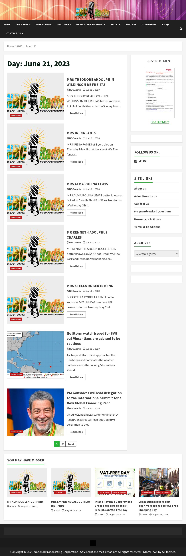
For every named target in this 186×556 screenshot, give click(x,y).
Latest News (43, 24)
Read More (78, 113)
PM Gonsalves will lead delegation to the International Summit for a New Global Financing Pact (35, 412)
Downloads (149, 24)
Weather (131, 24)
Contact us (13, 33)
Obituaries (64, 24)
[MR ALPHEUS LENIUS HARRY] (27, 482)
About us (140, 188)
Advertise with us (145, 196)
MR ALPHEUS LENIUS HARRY (25, 501)
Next (71, 443)
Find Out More (160, 121)
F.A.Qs (165, 24)
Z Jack (13, 506)
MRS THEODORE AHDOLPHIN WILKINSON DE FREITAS (35, 96)
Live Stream (23, 24)
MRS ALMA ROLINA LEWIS (35, 198)
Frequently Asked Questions (152, 211)
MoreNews (150, 551)
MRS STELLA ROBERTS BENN (35, 300)
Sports (115, 24)
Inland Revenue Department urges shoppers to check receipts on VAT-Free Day (113, 506)
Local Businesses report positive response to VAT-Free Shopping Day (158, 506)
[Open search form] (181, 28)
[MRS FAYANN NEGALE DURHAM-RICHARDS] (71, 482)
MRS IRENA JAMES (35, 147)
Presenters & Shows (89, 24)
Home (7, 24)
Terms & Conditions (147, 227)
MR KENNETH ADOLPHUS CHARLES (35, 249)
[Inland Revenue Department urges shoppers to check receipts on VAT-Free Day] (115, 482)
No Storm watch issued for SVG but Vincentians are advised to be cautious (35, 355)
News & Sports (119, 492)
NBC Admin (75, 89)
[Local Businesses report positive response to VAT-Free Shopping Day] (159, 482)
